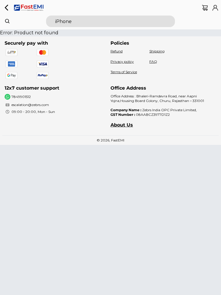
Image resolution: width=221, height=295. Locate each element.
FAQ (153, 61)
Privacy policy (122, 61)
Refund (116, 51)
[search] (110, 21)
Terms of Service (123, 72)
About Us (121, 125)
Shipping (157, 51)
